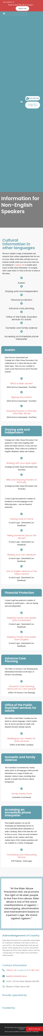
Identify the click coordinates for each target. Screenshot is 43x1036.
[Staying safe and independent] (21, 286)
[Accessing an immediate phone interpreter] (21, 331)
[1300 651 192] (27, 98)
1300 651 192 (34, 98)
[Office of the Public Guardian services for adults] (21, 312)
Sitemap (35, 1032)
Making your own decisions (21, 554)
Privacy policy (26, 1032)
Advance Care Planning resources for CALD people (21, 687)
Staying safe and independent (21, 291)
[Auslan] (21, 278)
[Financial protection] (21, 295)
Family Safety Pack (21, 793)
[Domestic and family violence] (21, 323)
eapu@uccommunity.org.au (16, 976)
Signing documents (21, 397)
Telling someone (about (20, 535)
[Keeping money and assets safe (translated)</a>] (21, 613)
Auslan (21, 282)
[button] (22, 102)
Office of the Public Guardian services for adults (21, 318)
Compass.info (19, 265)
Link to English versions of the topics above (21, 572)
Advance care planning (21, 308)
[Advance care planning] (21, 303)
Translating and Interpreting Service (21, 856)
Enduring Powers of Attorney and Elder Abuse (21, 412)
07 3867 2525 (34, 970)
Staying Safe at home (21, 518)
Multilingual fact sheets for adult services (21, 740)
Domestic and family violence (21, 327)
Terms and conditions (12, 1032)
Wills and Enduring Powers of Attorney (21, 481)
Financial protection (21, 299)
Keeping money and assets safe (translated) (21, 619)
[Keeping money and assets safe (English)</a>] (21, 632)
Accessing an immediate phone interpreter (21, 338)
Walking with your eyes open (21, 463)
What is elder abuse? (21, 383)
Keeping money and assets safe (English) (21, 638)
